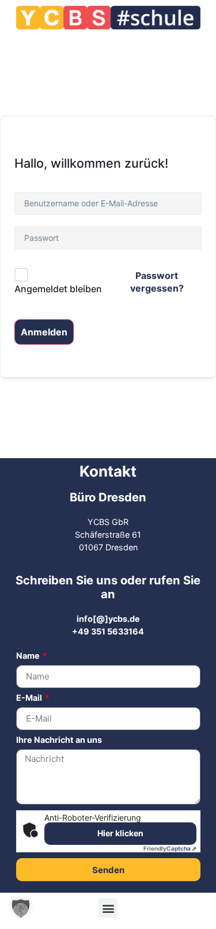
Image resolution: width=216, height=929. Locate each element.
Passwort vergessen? (157, 282)
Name (28, 656)
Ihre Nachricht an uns (59, 740)
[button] (108, 907)
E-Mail (30, 698)
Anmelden (44, 332)
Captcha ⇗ (169, 848)
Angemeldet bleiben (58, 288)
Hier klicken (120, 833)
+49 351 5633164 (108, 631)
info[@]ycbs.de (108, 619)
